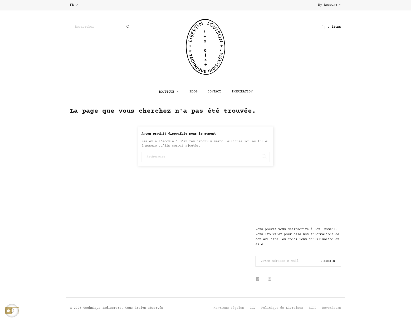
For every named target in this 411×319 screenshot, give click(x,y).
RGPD (312, 308)
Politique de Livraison (282, 308)
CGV (252, 308)
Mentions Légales (229, 308)
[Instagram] (269, 279)
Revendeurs (331, 308)
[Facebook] (259, 279)
